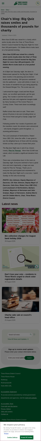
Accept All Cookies (26, 437)
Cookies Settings (12, 437)
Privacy (6, 433)
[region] (20, 431)
